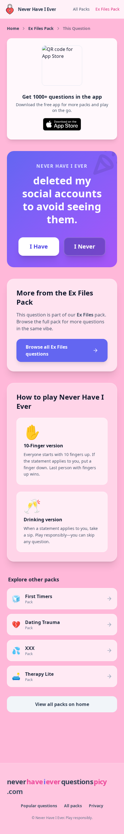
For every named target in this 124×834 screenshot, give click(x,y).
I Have (39, 246)
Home (13, 28)
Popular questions (39, 805)
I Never (84, 246)
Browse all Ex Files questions (46, 350)
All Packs (81, 9)
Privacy (96, 805)
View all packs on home (62, 704)
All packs (73, 805)
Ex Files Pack (107, 9)
